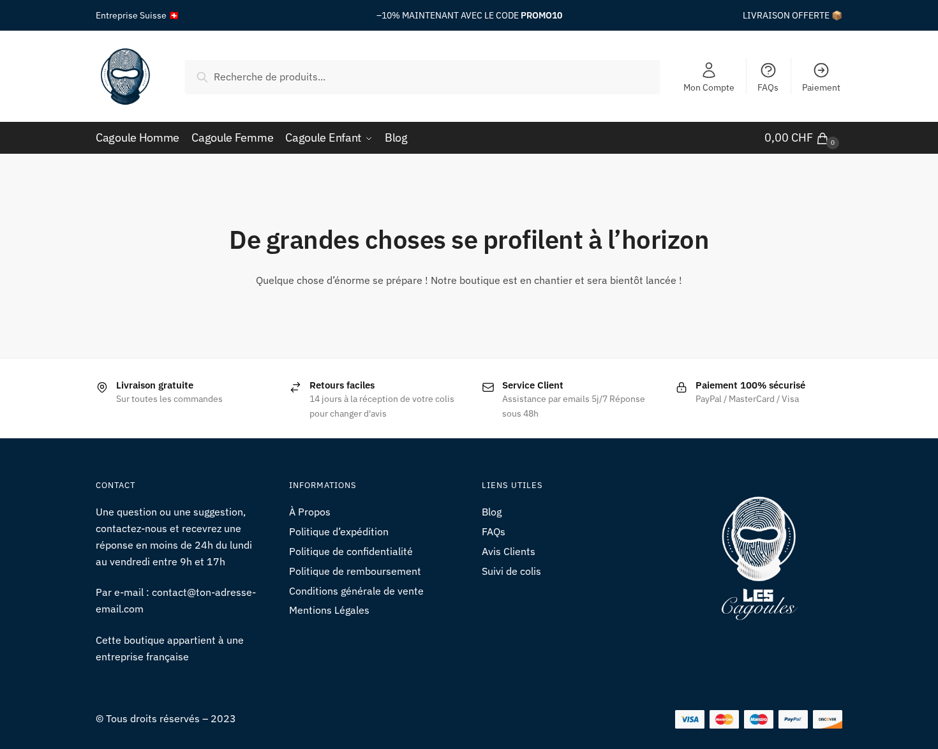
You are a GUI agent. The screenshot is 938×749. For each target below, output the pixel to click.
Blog (492, 511)
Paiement (821, 87)
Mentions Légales (329, 610)
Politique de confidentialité (351, 551)
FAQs (767, 87)
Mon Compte (708, 87)
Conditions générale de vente (356, 590)
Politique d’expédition (339, 531)
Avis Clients (508, 551)
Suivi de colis (511, 571)
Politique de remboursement (355, 571)
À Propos (310, 511)
